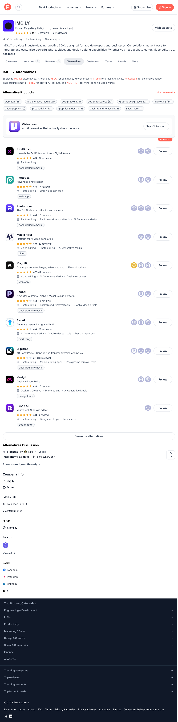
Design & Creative (31, 390)
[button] (135, 61)
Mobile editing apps (51, 361)
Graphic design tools (51, 190)
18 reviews (44, 215)
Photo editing (33, 39)
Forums (106, 7)
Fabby (31, 82)
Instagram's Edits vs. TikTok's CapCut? (29, 456)
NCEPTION (73, 82)
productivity (41, 108)
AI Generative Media (85, 219)
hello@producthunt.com (150, 709)
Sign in (166, 7)
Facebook (12, 569)
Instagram (12, 576)
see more (9, 53)
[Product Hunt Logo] (7, 7)
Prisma (97, 78)
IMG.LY (18, 78)
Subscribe (144, 7)
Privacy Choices (87, 709)
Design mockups (49, 419)
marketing (163, 101)
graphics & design (70, 108)
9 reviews (43, 414)
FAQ (40, 709)
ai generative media (41, 101)
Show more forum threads (20, 464)
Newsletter (10, 709)
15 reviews (44, 300)
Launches (72, 7)
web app (12, 101)
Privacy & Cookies (65, 709)
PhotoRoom (130, 78)
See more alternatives (89, 436)
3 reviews (43, 32)
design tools (71, 101)
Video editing (14, 39)
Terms (48, 709)
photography (15, 108)
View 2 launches (12, 510)
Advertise (104, 709)
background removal (104, 108)
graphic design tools (133, 101)
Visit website (163, 27)
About (31, 709)
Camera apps (52, 39)
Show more (132, 108)
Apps (22, 709)
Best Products (48, 7)
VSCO (53, 78)
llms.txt (117, 709)
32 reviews (44, 158)
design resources (100, 101)
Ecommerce (69, 419)
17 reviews (44, 186)
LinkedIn (12, 583)
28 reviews (44, 243)
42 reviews (44, 272)
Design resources (76, 276)
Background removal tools (55, 219)
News (90, 7)
